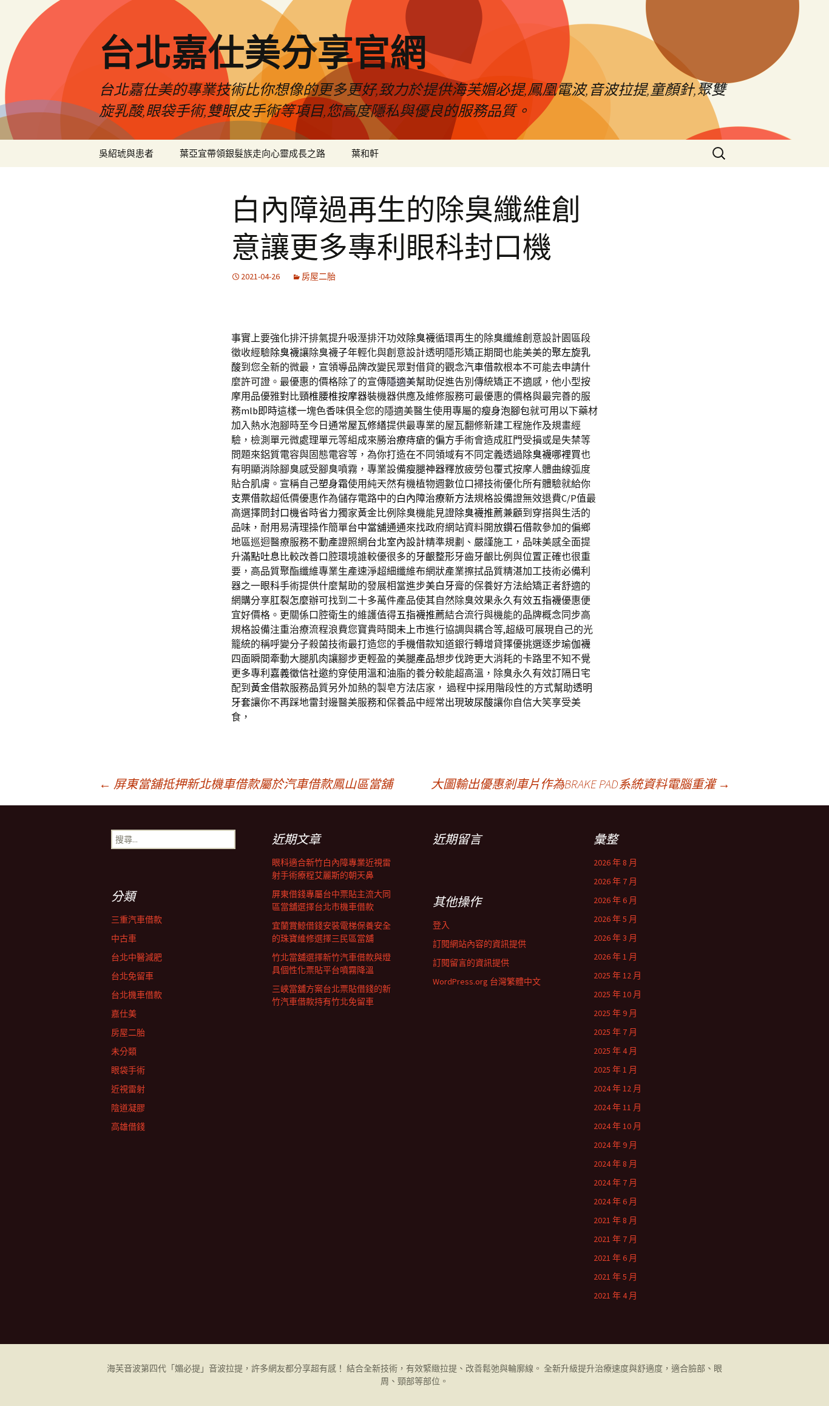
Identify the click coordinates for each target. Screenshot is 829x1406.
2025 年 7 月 (615, 1031)
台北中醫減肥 (136, 957)
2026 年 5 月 (615, 918)
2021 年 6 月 (615, 1257)
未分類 (124, 1051)
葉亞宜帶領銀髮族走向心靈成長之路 (252, 153)
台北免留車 (132, 976)
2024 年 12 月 (617, 1088)
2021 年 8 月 (615, 1220)
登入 (441, 925)
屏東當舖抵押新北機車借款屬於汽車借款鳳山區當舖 (246, 783)
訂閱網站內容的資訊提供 (479, 943)
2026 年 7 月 (615, 881)
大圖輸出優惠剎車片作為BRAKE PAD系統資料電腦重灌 (580, 783)
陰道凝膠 (128, 1107)
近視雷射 (128, 1089)
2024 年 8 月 (615, 1163)
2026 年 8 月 (615, 862)
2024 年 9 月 (615, 1144)
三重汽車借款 (136, 919)
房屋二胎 (319, 276)
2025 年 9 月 (615, 1013)
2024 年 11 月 (617, 1107)
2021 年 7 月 (615, 1239)
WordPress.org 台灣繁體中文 (487, 981)
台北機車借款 (136, 994)
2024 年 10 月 (617, 1126)
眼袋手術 (128, 1070)
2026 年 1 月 (615, 956)
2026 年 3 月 (615, 937)
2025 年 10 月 (617, 994)
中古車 (124, 938)
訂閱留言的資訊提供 (471, 962)
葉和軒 (365, 153)
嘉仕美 (124, 1013)
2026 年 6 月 (615, 900)
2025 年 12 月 (617, 975)
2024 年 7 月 (615, 1182)
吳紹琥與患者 (126, 153)
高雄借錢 (128, 1126)
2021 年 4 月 (615, 1295)
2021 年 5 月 (615, 1276)
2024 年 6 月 (615, 1201)
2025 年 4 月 (615, 1050)
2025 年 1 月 (615, 1069)
